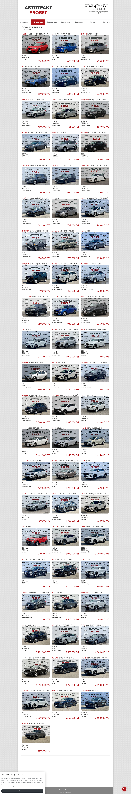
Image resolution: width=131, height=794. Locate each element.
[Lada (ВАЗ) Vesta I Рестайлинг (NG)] (65, 405)
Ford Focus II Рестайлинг (63, 67)
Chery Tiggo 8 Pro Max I (92, 526)
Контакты (106, 22)
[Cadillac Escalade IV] (65, 668)
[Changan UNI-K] (95, 603)
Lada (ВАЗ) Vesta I (62, 297)
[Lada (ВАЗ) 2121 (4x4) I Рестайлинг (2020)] (36, 241)
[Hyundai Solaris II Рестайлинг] (65, 471)
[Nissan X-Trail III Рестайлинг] (36, 603)
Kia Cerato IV (58, 428)
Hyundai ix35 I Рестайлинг (65, 329)
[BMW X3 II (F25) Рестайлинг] (95, 504)
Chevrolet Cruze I (62, 165)
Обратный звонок (104, 13)
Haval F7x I (87, 461)
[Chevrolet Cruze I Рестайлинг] (95, 176)
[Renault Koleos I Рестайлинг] (65, 274)
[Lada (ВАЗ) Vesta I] (65, 307)
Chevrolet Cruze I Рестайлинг (96, 165)
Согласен (22, 791)
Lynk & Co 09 (90, 691)
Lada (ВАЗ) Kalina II (33, 99)
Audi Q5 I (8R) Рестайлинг (33, 559)
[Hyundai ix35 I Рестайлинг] (65, 340)
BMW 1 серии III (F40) (91, 625)
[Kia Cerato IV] (65, 438)
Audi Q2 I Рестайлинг (62, 625)
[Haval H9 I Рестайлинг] (65, 570)
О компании (24, 22)
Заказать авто (52, 22)
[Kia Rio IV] (36, 340)
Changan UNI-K (91, 592)
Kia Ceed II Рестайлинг (32, 428)
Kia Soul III (27, 526)
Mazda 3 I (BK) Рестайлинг (35, 34)
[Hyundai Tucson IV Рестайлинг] (95, 668)
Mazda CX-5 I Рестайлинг (34, 494)
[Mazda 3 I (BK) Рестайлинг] (36, 44)
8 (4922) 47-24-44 (96, 6)
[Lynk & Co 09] (95, 701)
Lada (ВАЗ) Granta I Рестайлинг (97, 99)
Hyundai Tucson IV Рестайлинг (96, 658)
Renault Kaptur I (31, 395)
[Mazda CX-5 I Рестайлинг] (36, 504)
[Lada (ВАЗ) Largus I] (65, 241)
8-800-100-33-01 (100, 9)
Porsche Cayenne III (63, 691)
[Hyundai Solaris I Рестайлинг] (95, 143)
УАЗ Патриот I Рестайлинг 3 (93, 297)
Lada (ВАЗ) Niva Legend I (35, 264)
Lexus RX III (87, 395)
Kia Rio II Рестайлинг (61, 34)
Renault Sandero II (32, 362)
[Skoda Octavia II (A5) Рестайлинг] (95, 208)
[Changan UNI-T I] (65, 537)
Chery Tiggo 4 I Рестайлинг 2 (65, 494)
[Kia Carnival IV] (36, 635)
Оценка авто (65, 22)
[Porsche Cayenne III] (65, 701)
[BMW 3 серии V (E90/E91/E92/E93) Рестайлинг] (95, 340)
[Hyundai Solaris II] (95, 438)
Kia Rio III (56, 198)
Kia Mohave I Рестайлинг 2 (33, 658)
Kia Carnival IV (29, 625)
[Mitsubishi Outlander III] (95, 373)
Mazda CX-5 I (59, 362)
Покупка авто (38, 22)
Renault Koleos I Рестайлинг (66, 264)
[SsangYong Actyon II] (36, 307)
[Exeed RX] (95, 570)
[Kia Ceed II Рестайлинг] (36, 438)
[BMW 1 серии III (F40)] (95, 635)
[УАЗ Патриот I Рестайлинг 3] (95, 307)
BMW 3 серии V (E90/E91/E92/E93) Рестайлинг (101, 329)
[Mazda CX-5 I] (65, 373)
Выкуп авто (79, 22)
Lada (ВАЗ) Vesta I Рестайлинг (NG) (68, 395)
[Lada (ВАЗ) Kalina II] (36, 110)
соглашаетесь (29, 778)
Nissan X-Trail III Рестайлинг (35, 592)
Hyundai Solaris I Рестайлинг (96, 132)
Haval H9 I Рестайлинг (63, 559)
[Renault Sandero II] (36, 373)
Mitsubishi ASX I (91, 264)
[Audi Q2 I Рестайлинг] (65, 635)
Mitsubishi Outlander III (94, 362)
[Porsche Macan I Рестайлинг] (36, 701)
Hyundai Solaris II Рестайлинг (66, 461)
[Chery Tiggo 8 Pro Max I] (95, 537)
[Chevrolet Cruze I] (65, 176)
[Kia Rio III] (65, 208)
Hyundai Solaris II (91, 428)
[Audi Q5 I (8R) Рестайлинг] (36, 570)
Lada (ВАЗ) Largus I (63, 231)
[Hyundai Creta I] (36, 471)
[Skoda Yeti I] (65, 143)
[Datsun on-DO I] (95, 44)
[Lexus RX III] (95, 405)
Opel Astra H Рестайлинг (63, 99)
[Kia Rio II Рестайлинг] (65, 44)
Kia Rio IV (26, 329)
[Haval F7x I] (95, 471)
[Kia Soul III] (36, 537)
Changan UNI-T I (62, 526)
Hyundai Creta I (31, 461)
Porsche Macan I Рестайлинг (37, 691)
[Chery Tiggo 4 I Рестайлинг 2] (65, 504)
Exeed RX (86, 559)
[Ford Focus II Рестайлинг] (65, 77)
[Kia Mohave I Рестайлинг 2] (36, 668)
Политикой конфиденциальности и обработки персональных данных (22, 782)
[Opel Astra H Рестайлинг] (65, 110)
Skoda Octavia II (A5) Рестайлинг (96, 198)
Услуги (92, 22)
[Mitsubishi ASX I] (95, 274)
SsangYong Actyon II (35, 297)
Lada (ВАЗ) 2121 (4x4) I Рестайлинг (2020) (41, 231)
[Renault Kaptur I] (36, 405)
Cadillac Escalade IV (63, 658)
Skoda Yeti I (59, 132)
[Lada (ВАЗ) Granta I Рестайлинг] (95, 110)
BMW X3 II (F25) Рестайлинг (93, 494)
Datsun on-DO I (90, 34)
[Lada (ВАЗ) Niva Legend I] (36, 274)
